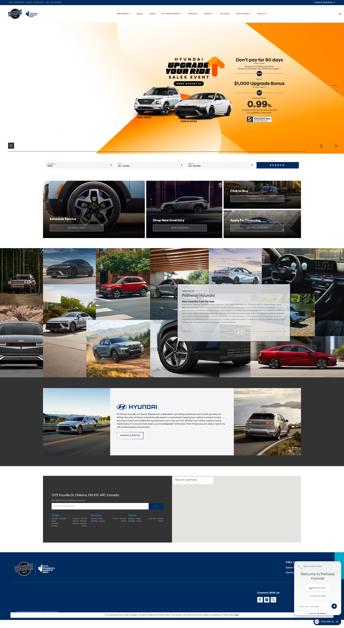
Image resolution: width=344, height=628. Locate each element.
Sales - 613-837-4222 (17, 2)
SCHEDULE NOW (76, 228)
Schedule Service (130, 436)
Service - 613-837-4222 (35, 2)
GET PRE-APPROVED (257, 228)
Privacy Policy (164, 615)
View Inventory (180, 228)
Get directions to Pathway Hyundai (68, 500)
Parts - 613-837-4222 (53, 2)
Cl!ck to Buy (257, 199)
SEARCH (277, 165)
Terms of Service (148, 615)
